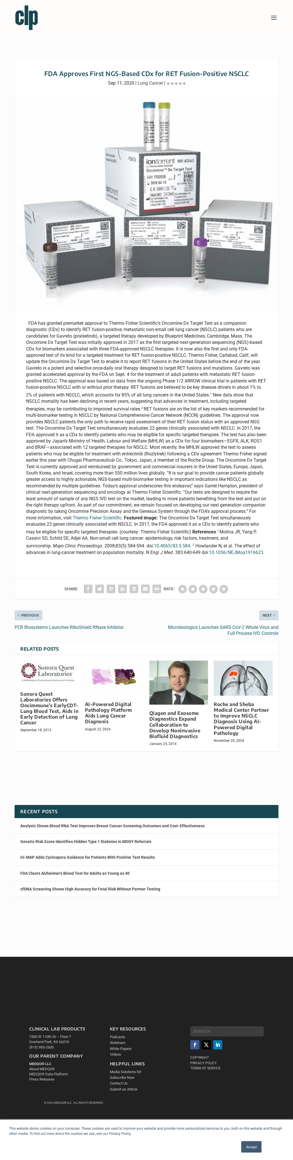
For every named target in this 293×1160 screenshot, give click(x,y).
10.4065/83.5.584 (172, 546)
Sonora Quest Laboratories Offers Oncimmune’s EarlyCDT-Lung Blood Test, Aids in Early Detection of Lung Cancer (49, 708)
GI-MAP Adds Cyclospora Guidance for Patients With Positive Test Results (87, 857)
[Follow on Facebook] (194, 1044)
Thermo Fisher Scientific (97, 518)
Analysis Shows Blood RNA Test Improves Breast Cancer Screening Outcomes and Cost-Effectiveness (112, 826)
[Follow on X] (206, 1044)
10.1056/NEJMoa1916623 (236, 552)
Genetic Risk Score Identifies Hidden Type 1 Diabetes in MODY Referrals (85, 841)
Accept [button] (251, 1146)
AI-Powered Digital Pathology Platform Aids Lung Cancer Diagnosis (108, 712)
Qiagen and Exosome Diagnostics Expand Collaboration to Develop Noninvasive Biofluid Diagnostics (175, 724)
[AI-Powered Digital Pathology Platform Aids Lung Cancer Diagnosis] (114, 678)
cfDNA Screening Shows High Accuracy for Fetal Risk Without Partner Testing (90, 889)
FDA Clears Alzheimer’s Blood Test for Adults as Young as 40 (75, 873)
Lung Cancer (150, 83)
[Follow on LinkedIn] (217, 1044)
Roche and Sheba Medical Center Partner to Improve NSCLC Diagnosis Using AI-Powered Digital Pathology (241, 718)
